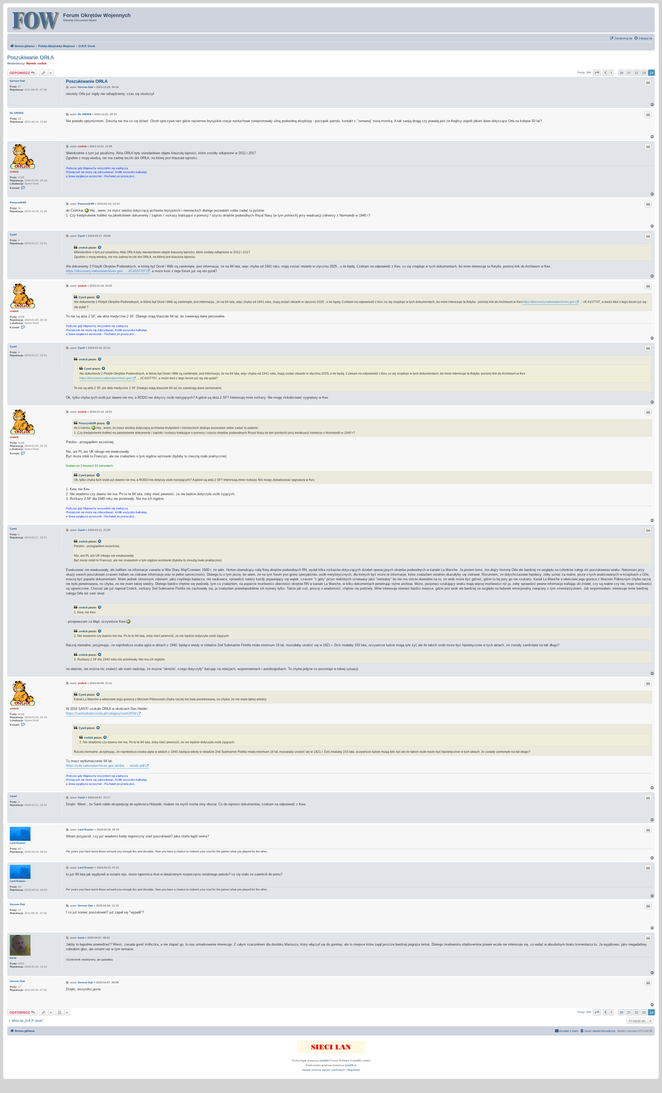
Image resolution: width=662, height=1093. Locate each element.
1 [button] (611, 72)
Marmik (31, 63)
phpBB (324, 1060)
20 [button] (621, 72)
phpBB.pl (350, 1065)
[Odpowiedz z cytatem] (648, 82)
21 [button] (629, 72)
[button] (597, 73)
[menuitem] (643, 38)
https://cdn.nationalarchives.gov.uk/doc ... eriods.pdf (105, 766)
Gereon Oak (17, 80)
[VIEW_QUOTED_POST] (99, 247)
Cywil (13, 234)
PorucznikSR (18, 202)
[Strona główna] (36, 20)
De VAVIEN (16, 112)
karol (13, 957)
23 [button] (644, 72)
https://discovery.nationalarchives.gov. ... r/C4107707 (106, 271)
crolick (42, 63)
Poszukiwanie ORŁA (30, 57)
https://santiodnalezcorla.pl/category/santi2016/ (101, 713)
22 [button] (636, 72)
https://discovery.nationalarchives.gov (549, 302)
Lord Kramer (18, 843)
